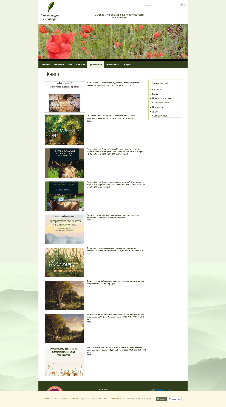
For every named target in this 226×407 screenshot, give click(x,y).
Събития (80, 64)
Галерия (127, 64)
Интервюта (157, 107)
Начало (46, 64)
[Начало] (49, 11)
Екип (70, 64)
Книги (155, 94)
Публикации (95, 64)
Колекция (157, 89)
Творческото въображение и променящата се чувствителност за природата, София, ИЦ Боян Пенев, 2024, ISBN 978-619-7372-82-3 (116, 317)
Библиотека (111, 64)
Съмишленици (160, 116)
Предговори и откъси (163, 98)
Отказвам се (174, 399)
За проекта (58, 64)
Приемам (161, 399)
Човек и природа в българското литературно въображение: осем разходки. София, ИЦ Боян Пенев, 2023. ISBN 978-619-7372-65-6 (116, 350)
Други (155, 111)
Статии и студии (161, 102)
